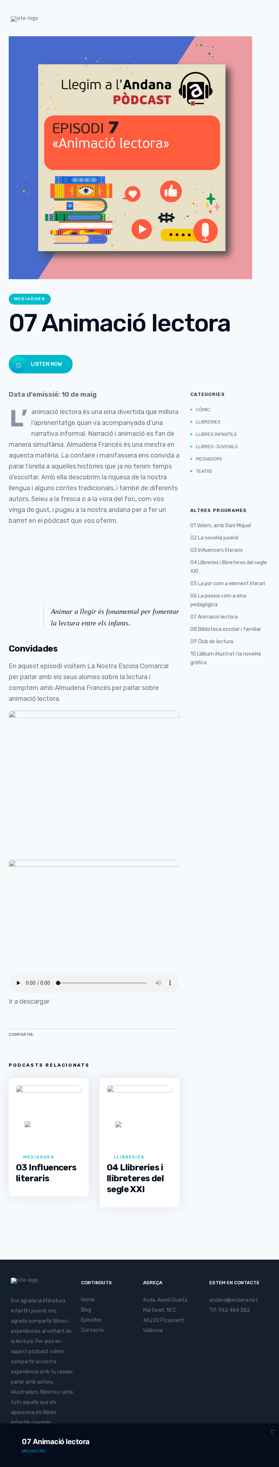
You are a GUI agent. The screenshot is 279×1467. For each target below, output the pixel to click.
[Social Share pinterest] (66, 1033)
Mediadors (29, 299)
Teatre (204, 471)
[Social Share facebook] (55, 1033)
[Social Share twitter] (43, 1033)
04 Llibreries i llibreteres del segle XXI (135, 1178)
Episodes (91, 1320)
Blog (86, 1310)
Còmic (203, 409)
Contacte (92, 1330)
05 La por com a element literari (227, 583)
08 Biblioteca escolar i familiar (225, 629)
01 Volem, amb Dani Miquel (220, 525)
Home (88, 1300)
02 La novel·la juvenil (214, 538)
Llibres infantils (216, 434)
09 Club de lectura (211, 642)
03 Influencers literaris (216, 550)
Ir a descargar (29, 1001)
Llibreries (129, 1157)
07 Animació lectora (214, 617)
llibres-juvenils (217, 446)
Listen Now (46, 364)
